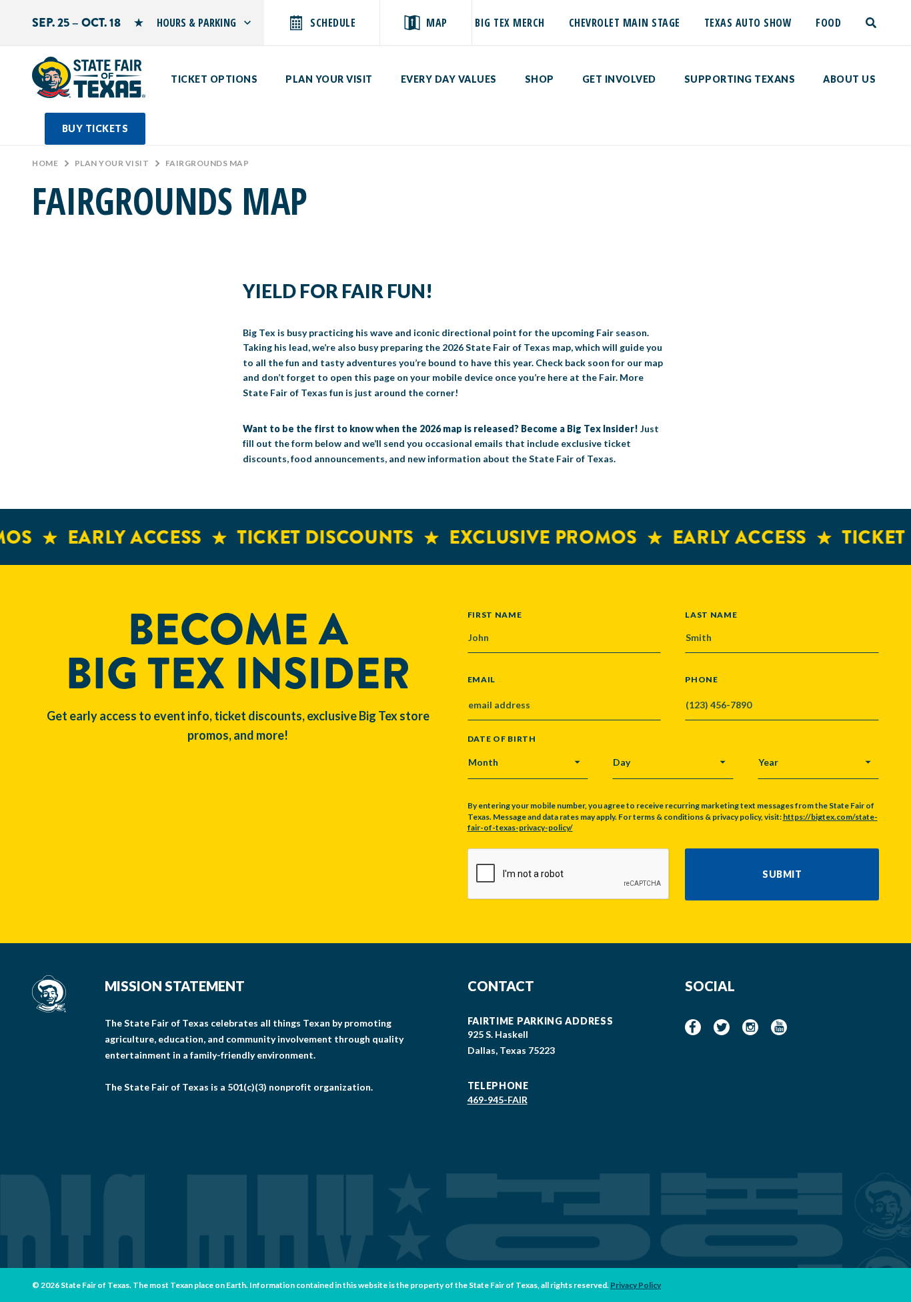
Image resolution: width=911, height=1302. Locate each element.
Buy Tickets (95, 128)
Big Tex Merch (510, 23)
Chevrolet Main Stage (624, 23)
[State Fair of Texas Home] (88, 77)
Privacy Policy (635, 1285)
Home (45, 163)
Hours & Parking (196, 22)
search (872, 23)
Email (482, 680)
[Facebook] (693, 1027)
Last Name (711, 614)
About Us (849, 79)
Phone (701, 680)
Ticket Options (214, 79)
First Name (495, 614)
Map (436, 22)
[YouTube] (779, 1027)
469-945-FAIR (498, 1099)
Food (828, 23)
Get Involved (619, 79)
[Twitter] (722, 1027)
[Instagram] (750, 1027)
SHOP (539, 79)
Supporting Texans (740, 79)
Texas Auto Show (748, 23)
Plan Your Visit (329, 79)
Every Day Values (449, 79)
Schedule (332, 22)
